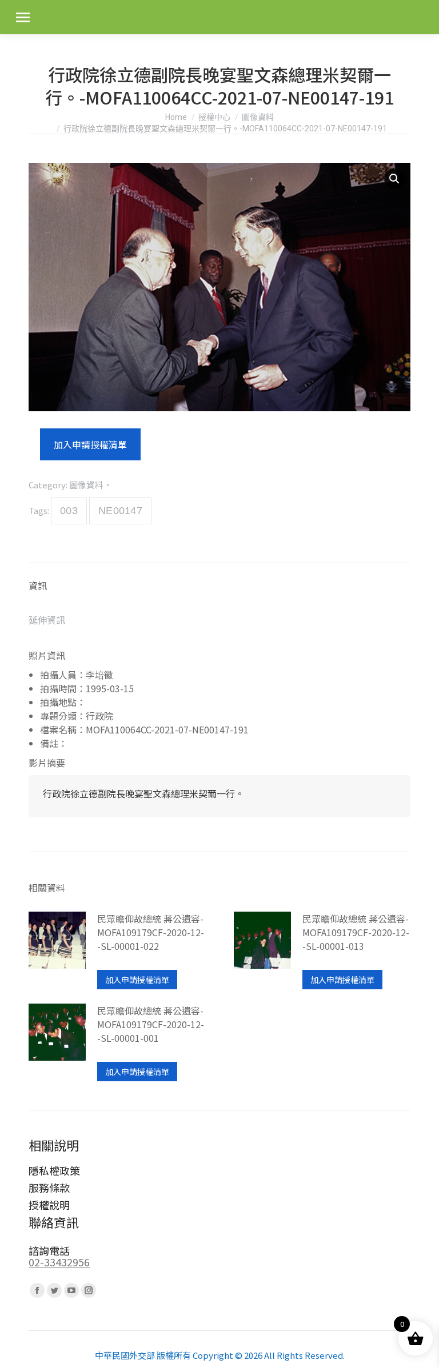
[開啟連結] (57, 950)
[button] (394, 179)
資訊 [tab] (38, 585)
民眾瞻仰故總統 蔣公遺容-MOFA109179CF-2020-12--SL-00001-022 (150, 932)
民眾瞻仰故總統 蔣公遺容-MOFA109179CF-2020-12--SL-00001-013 (355, 932)
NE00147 (120, 510)
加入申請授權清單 (90, 444)
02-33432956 (59, 1261)
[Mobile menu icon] (22, 17)
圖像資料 (86, 485)
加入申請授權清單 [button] (137, 979)
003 (69, 510)
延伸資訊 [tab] (47, 620)
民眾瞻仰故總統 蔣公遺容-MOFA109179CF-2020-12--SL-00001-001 (150, 1024)
